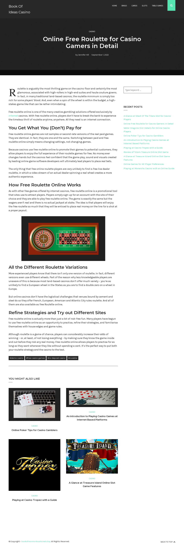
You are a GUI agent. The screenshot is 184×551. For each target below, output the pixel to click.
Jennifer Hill (83, 55)
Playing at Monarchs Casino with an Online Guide (149, 168)
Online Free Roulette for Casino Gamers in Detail (149, 123)
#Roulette (72, 358)
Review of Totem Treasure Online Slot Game (146, 152)
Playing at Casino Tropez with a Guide (34, 500)
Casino (92, 31)
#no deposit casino (56, 358)
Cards (134, 6)
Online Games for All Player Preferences (144, 164)
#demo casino (16, 358)
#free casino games (35, 358)
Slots (144, 6)
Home (114, 6)
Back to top (167, 542)
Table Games (157, 6)
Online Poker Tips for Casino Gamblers (34, 430)
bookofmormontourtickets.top (35, 541)
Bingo (124, 6)
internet (13, 115)
